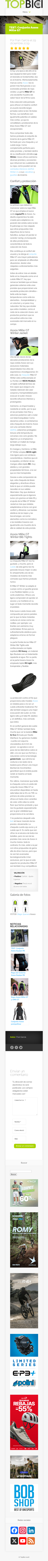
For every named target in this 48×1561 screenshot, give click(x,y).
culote (13, 567)
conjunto (33, 254)
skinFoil (13, 430)
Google (12, 1047)
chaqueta (25, 375)
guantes (13, 175)
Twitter (21, 1047)
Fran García (22, 40)
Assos (25, 83)
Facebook (16, 1047)
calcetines (29, 172)
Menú (25, 12)
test (11, 821)
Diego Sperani (23, 914)
